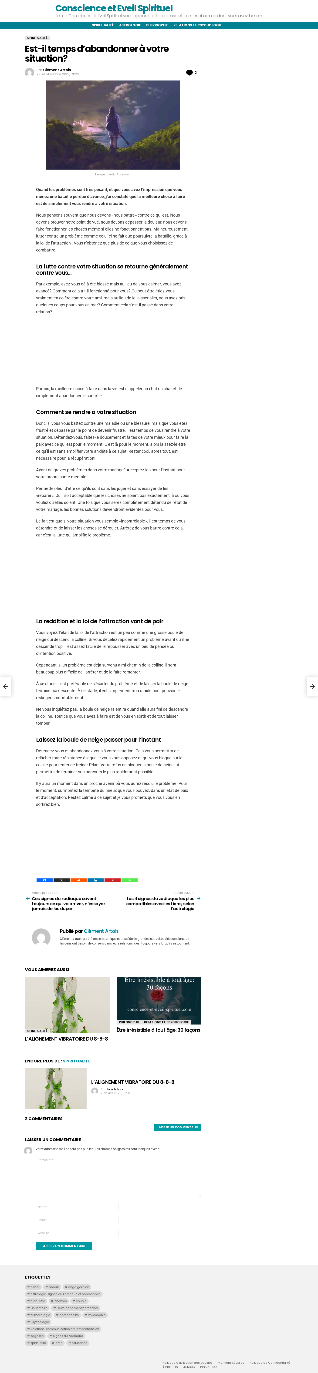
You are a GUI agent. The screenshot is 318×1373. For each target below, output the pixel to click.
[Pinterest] (113, 880)
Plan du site (208, 1367)
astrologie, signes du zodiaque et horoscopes (65, 1294)
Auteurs (189, 1367)
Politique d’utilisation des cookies (187, 1363)
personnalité (69, 1315)
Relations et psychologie (197, 25)
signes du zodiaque (68, 1336)
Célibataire (38, 1308)
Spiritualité (103, 25)
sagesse (37, 1336)
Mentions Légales (231, 1363)
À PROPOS (170, 1367)
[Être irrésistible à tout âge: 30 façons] (159, 1001)
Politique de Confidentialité (270, 1363)
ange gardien (78, 1287)
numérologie (40, 1315)
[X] (62, 880)
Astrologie (130, 25)
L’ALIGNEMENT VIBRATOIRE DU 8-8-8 (66, 1038)
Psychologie (39, 1322)
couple (81, 1301)
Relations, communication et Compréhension (64, 1329)
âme (59, 1343)
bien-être (37, 1301)
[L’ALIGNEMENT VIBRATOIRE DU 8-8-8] (67, 1005)
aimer (35, 1287)
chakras (60, 1301)
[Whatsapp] (130, 880)
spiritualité (38, 1343)
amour (54, 1287)
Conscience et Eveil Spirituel (113, 8)
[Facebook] (45, 880)
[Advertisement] (113, 352)
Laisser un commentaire (177, 1127)
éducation (79, 1343)
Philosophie (157, 25)
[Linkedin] (96, 880)
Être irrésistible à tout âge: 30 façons (158, 1030)
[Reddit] (79, 880)
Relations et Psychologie (166, 1022)
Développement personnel (77, 1308)
